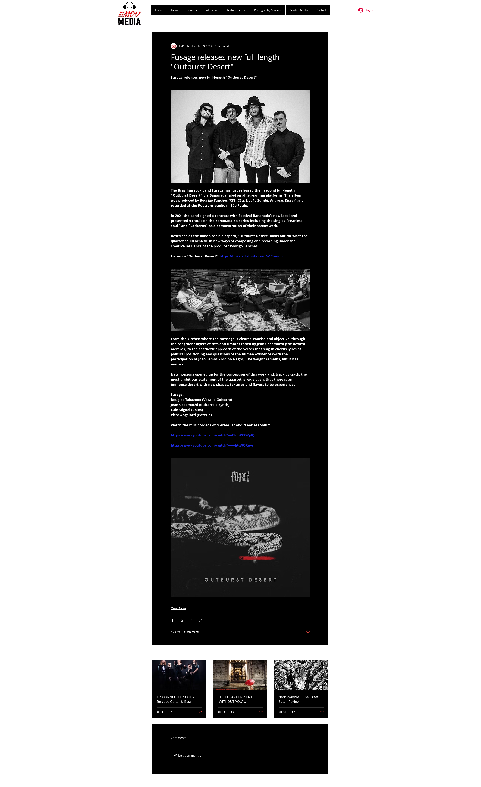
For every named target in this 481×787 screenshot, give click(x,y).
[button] (191, 10)
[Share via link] (200, 620)
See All (324, 653)
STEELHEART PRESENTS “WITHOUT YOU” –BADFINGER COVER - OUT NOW (238, 699)
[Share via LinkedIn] (191, 620)
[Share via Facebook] (172, 620)
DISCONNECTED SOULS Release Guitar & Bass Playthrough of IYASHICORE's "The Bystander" (179, 699)
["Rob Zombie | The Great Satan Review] (301, 675)
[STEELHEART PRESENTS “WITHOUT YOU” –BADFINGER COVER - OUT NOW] (240, 675)
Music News (178, 608)
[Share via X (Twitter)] (182, 620)
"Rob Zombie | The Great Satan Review (298, 699)
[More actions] (307, 46)
